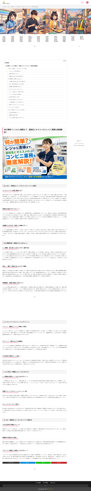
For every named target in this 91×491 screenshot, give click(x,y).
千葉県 (12, 37)
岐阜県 (3, 38)
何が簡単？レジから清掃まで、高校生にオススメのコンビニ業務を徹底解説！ (21, 65)
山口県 (38, 40)
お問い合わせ (52, 482)
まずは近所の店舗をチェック (12, 112)
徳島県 (47, 40)
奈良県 (72, 38)
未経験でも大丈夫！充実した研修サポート (15, 76)
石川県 (55, 37)
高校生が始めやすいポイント (12, 73)
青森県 (12, 36)
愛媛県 (64, 40)
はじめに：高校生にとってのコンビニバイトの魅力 (16, 68)
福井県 (64, 37)
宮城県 (29, 36)
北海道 (3, 36)
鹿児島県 (56, 41)
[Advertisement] (34, 51)
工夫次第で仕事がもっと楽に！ (13, 96)
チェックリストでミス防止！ (12, 107)
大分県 (38, 41)
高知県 (72, 40)
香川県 (55, 40)
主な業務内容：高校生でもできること (14, 78)
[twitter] (45, 485)
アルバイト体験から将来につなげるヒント (15, 117)
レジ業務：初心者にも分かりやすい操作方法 (15, 81)
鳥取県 (3, 40)
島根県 (12, 40)
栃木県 (72, 36)
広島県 (29, 40)
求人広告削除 (45, 482)
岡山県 (21, 40)
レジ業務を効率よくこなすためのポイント (15, 102)
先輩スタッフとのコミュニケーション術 (14, 104)
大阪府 (55, 38)
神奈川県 (30, 37)
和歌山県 (82, 38)
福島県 (55, 36)
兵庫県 (64, 38)
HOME (5, 6)
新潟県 (38, 37)
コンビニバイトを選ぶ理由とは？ (13, 71)
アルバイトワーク (50, 489)
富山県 (47, 37)
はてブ (28, 462)
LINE (44, 462)
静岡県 (12, 38)
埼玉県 (3, 37)
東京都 (21, 37)
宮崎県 (47, 41)
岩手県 (21, 36)
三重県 (29, 38)
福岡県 (3, 41)
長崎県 (21, 41)
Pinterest (59, 462)
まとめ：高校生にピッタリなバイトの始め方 (15, 109)
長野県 (81, 37)
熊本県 (29, 41)
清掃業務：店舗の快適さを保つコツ (14, 86)
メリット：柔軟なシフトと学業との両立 (14, 91)
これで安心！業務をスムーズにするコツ (14, 99)
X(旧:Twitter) (12, 462)
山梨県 (72, 37)
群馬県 (81, 36)
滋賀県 (38, 38)
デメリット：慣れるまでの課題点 (13, 94)
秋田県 (38, 36)
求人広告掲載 (38, 482)
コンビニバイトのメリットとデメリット (14, 89)
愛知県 (21, 38)
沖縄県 (64, 41)
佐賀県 (12, 41)
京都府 (47, 38)
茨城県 (64, 36)
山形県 (47, 36)
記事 (8, 6)
